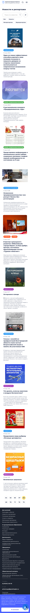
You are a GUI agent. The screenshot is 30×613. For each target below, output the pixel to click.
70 (10, 502)
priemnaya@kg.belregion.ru (10, 589)
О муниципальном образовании (12, 525)
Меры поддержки (7, 539)
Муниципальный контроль (10, 566)
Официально (6, 547)
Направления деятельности (10, 541)
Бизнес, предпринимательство (13, 102)
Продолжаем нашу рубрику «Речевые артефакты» (14, 437)
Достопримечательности (9, 533)
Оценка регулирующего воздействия (13, 563)
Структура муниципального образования (10, 552)
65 (10, 498)
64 (6, 498)
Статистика (5, 549)
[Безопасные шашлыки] (15, 462)
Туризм (14, 236)
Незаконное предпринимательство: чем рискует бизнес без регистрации (14, 196)
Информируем (8, 50)
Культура (7, 236)
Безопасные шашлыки (12, 479)
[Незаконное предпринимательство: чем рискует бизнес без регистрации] (15, 175)
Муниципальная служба (9, 555)
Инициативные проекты (9, 573)
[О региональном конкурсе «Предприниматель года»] (15, 90)
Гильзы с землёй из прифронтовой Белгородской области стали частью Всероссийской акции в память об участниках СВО (15, 342)
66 (15, 498)
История (4, 531)
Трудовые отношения (10, 188)
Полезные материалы (8, 516)
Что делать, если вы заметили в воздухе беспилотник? (15, 392)
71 (15, 502)
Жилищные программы (9, 520)
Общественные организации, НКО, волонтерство (12, 576)
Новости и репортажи (9, 514)
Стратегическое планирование (11, 568)
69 (6, 502)
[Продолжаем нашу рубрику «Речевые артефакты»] (15, 418)
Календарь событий (8, 512)
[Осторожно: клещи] (15, 277)
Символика (5, 527)
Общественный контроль (10, 571)
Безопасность (8, 289)
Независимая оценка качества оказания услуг (11, 544)
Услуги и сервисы (7, 518)
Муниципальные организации (11, 557)
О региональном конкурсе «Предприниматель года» (14, 108)
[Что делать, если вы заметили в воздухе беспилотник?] (15, 373)
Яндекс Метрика (6, 598)
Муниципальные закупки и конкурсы (13, 561)
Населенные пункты (8, 535)
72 (19, 502)
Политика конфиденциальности (8, 593)
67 (19, 498)
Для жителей (6, 510)
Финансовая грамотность (9, 522)
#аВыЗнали (7, 431)
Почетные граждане (8, 529)
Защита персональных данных (11, 565)
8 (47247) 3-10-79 (7, 583)
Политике (12, 604)
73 (24, 502)
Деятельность (6, 537)
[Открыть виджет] (25, 607)
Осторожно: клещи (11, 294)
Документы (5, 559)
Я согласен (15, 609)
